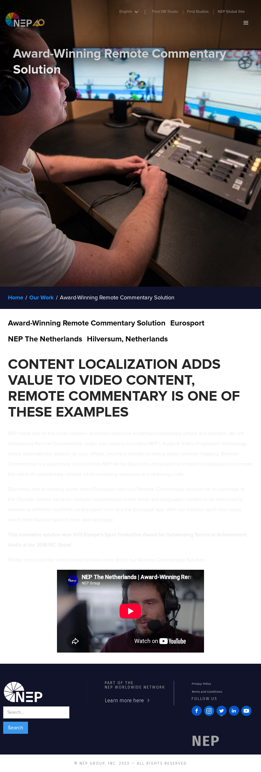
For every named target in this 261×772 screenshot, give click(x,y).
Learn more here (124, 700)
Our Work (41, 298)
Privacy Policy (201, 684)
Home (15, 298)
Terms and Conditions (207, 692)
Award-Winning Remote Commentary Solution (117, 298)
